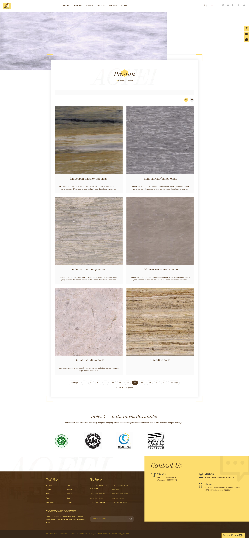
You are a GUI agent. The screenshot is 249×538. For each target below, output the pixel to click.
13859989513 (172, 480)
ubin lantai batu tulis (98, 494)
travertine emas (160, 360)
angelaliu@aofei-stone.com (223, 477)
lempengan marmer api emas (88, 178)
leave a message (231, 535)
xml (68, 485)
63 (105, 382)
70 (157, 382)
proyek (101, 5)
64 (113, 382)
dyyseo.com (125, 534)
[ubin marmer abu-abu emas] (160, 231)
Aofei (124, 5)
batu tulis (115, 490)
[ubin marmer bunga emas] (160, 140)
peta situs (50, 502)
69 (150, 382)
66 (128, 382)
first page (74, 382)
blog (47, 498)
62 (98, 382)
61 (91, 382)
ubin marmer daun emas (88, 360)
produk (78, 5)
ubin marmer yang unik (121, 502)
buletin (113, 5)
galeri (89, 5)
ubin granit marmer (97, 502)
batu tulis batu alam (120, 494)
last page (174, 382)
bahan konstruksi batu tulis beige (99, 486)
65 (120, 382)
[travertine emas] (160, 322)
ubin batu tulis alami (120, 485)
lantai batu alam (96, 498)
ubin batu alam (118, 498)
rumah (65, 5)
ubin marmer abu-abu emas (160, 269)
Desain (69, 490)
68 (142, 382)
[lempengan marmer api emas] (89, 140)
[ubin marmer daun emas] (89, 322)
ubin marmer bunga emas (160, 178)
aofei (48, 494)
